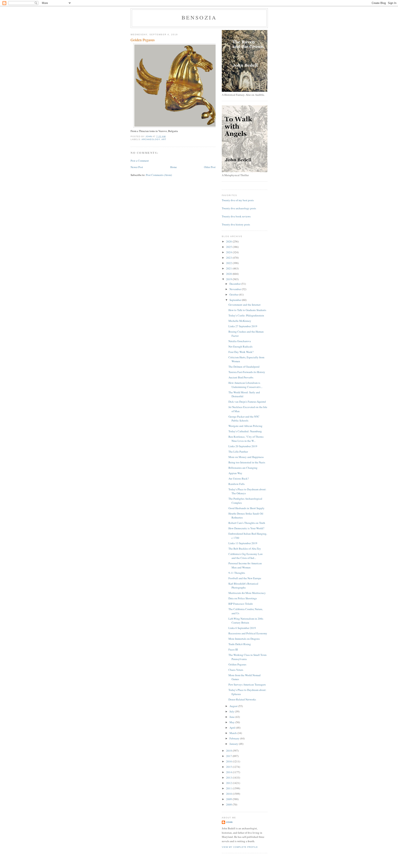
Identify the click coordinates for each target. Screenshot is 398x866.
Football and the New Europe (244, 578)
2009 (229, 799)
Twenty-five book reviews (236, 216)
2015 (229, 767)
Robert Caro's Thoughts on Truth (246, 523)
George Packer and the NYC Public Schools (244, 419)
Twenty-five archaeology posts (239, 208)
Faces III (233, 649)
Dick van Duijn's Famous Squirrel (247, 401)
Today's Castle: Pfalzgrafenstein (246, 315)
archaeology (151, 139)
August (233, 706)
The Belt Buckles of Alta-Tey (244, 548)
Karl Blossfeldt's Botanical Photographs (243, 586)
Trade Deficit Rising (239, 644)
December (235, 284)
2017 (229, 756)
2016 (229, 761)
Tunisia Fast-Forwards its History (246, 372)
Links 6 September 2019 (242, 628)
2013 (229, 777)
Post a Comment (140, 160)
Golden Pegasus (237, 664)
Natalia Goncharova (239, 341)
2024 (229, 252)
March (233, 733)
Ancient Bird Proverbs (240, 377)
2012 (229, 783)
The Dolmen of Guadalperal (244, 366)
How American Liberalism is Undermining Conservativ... (245, 385)
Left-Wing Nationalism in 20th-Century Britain (246, 621)
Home (173, 167)
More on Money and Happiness (246, 457)
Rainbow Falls (236, 484)
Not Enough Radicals (240, 346)
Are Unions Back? (238, 478)
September (235, 300)
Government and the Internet (244, 304)
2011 (229, 788)
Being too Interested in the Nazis (246, 462)
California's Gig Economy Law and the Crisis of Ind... (245, 556)
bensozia (199, 17)
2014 (229, 772)
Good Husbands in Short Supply (246, 508)
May (232, 722)
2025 (229, 247)
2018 (229, 750)
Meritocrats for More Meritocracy (247, 593)
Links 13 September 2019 (242, 543)
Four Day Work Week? (241, 352)
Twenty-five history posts (236, 224)
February (234, 738)
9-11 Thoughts (236, 573)
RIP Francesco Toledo (240, 604)
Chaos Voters (235, 670)
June (232, 717)
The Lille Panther (238, 451)
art (163, 139)
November (235, 289)
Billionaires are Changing (242, 468)
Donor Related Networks (242, 699)
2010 (229, 794)
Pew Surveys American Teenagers (247, 684)
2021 (229, 268)
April (232, 727)
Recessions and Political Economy (247, 633)
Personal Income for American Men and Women (245, 565)
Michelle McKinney (239, 321)
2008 (229, 804)
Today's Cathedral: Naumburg (245, 431)
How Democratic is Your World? (246, 528)
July (232, 711)
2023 (229, 257)
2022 (229, 263)
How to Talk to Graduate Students (247, 310)
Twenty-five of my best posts (238, 200)
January (234, 744)
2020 (229, 274)
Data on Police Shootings (242, 598)
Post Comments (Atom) (159, 175)
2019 (229, 279)
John (229, 822)
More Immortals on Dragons (244, 639)
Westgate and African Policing (245, 426)
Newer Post (137, 167)
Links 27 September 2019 (242, 326)
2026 (229, 241)
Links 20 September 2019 (242, 446)
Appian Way (235, 473)
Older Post (210, 167)
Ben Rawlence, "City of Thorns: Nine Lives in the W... (246, 439)
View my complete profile (240, 847)
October (234, 294)
